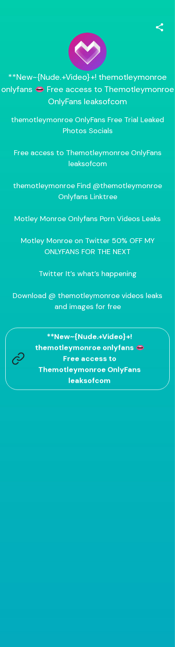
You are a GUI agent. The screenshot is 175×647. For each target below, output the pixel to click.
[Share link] (159, 26)
